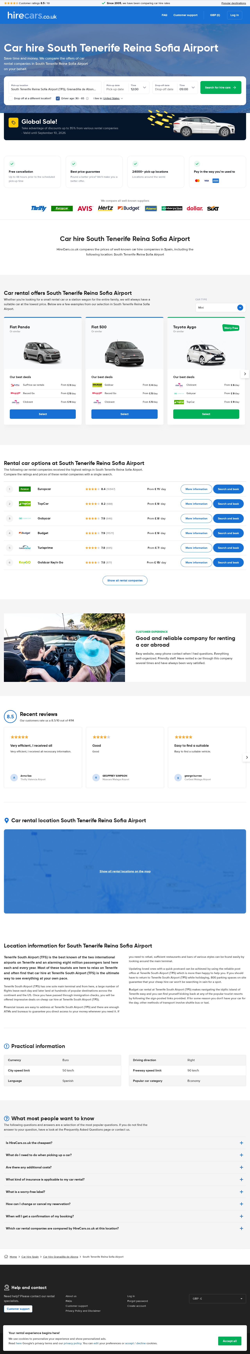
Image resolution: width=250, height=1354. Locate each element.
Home (13, 1256)
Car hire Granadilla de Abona (60, 1256)
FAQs (69, 1301)
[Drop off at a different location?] (10, 98)
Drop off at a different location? (32, 98)
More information (196, 489)
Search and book (228, 489)
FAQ (164, 15)
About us (71, 1296)
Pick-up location (19, 85)
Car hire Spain (30, 1256)
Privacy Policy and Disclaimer (83, 1310)
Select (43, 414)
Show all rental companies (125, 580)
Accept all (230, 1341)
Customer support (185, 15)
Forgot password (137, 1301)
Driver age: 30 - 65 (72, 98)
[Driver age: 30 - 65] (58, 98)
